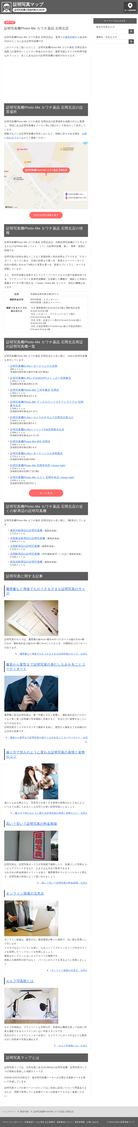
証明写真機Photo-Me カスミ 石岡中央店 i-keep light (42, 477)
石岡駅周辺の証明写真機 (25, 553)
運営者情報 (80, 1122)
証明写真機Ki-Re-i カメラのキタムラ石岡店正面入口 (42, 417)
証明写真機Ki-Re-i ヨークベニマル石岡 (33, 366)
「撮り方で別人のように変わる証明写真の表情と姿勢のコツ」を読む (50, 813)
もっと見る (46, 493)
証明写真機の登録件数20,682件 (29, 10)
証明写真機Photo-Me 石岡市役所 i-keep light (37, 465)
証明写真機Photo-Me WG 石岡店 (30, 441)
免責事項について (65, 1122)
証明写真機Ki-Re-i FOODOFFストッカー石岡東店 (40, 378)
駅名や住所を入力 (105, 27)
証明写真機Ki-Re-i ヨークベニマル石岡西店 (36, 453)
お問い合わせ (93, 1122)
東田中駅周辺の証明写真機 (26, 530)
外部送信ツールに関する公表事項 (40, 1122)
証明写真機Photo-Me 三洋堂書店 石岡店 (34, 390)
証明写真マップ (28, 4)
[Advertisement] (46, 79)
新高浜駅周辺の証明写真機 (26, 561)
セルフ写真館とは (20, 981)
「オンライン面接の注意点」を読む (68, 970)
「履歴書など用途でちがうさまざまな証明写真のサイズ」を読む (52, 654)
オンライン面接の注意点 (25, 893)
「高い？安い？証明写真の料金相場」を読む (63, 883)
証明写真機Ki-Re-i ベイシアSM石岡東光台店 (37, 429)
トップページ (9, 1111)
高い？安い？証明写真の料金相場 (31, 823)
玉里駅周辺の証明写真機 (25, 546)
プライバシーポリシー (13, 1122)
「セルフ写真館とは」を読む (72, 1045)
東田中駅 (9, 22)
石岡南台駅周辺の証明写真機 (27, 538)
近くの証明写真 (130, 10)
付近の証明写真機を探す (46, 215)
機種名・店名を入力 (106, 37)
